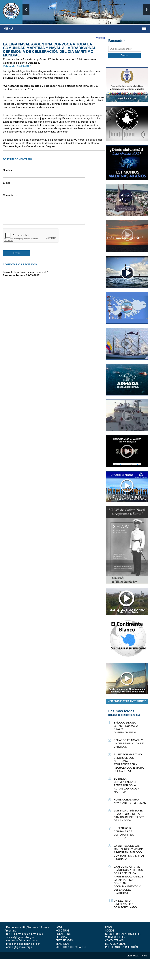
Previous (25, 9)
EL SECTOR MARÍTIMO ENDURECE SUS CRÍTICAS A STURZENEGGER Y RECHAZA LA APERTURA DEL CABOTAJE (128, 762)
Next (146, 9)
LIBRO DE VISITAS (115, 943)
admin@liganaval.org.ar (19, 947)
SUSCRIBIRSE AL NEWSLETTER (123, 933)
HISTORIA (61, 937)
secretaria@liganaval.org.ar (22, 940)
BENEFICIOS (62, 943)
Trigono (143, 955)
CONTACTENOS (114, 940)
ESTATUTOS (63, 933)
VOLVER (100, 38)
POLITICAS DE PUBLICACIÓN (121, 947)
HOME (59, 927)
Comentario (9, 195)
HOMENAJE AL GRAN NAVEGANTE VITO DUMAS (130, 801)
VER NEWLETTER (115, 937)
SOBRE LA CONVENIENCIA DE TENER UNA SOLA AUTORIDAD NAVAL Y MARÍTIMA (127, 785)
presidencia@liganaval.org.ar (23, 943)
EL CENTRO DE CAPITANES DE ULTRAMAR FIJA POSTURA (124, 833)
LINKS (108, 927)
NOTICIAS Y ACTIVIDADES (71, 947)
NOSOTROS (63, 930)
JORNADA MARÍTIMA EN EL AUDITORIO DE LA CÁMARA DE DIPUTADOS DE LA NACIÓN (129, 815)
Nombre (7, 170)
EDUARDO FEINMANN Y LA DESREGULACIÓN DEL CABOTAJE (129, 743)
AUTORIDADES (64, 940)
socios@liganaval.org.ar (20, 937)
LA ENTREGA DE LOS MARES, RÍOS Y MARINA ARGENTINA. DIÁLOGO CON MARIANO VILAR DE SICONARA (129, 852)
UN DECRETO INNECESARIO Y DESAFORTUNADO (125, 904)
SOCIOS (109, 930)
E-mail (6, 182)
